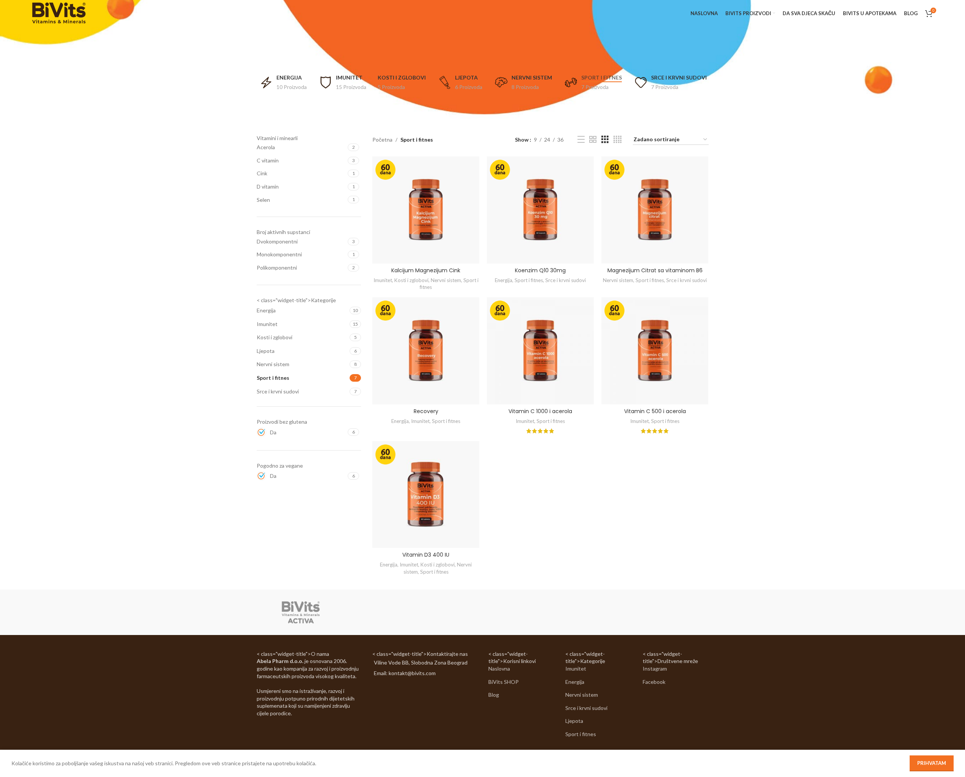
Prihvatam (931, 763)
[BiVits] (300, 612)
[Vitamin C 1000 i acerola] (540, 350)
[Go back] (473, 56)
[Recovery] (425, 350)
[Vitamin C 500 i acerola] (654, 350)
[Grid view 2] (592, 139)
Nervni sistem (273, 364)
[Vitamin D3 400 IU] (425, 494)
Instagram (655, 668)
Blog (493, 694)
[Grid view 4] (617, 139)
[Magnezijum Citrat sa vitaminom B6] (654, 209)
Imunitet (267, 324)
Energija (266, 310)
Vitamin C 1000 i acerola (540, 411)
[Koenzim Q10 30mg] (540, 209)
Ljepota (266, 351)
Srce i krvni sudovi (278, 391)
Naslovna (499, 668)
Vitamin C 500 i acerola (655, 411)
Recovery (426, 411)
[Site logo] (58, 12)
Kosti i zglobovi (274, 337)
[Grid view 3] (605, 139)
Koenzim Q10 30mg (540, 270)
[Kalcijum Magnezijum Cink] (425, 209)
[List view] (581, 139)
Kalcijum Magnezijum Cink (425, 270)
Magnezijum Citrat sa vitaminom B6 (655, 270)
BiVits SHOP (503, 682)
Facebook (654, 682)
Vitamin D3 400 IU (425, 555)
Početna (382, 139)
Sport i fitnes (273, 377)
